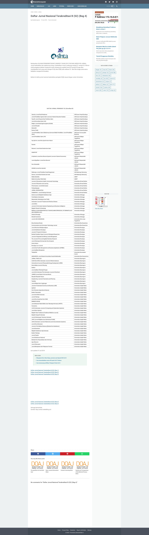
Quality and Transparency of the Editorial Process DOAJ (82, 472)
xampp (112, 90)
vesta (105, 90)
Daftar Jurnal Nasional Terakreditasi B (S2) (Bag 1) (45, 370)
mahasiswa (106, 75)
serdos (98, 84)
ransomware (100, 81)
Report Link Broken (81, 530)
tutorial (99, 87)
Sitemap (89, 530)
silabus (105, 84)
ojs (106, 78)
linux (98, 75)
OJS (49, 6)
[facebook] (105, 2)
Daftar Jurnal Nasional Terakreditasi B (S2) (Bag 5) (45, 403)
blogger (98, 69)
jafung (98, 72)
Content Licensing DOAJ (67, 470)
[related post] (38, 465)
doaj (105, 69)
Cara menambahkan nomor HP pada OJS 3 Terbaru (48, 360)
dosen (111, 69)
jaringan (105, 72)
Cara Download (82, 6)
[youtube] (113, 2)
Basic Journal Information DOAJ (52, 471)
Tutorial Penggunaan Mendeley (105, 56)
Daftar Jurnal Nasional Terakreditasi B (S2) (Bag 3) (45, 374)
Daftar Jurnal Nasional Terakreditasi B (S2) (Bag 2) (45, 372)
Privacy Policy (65, 530)
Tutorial (61, 6)
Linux (54, 6)
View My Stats (99, 208)
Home (32, 6)
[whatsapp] (82, 453)
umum (98, 90)
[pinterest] (67, 453)
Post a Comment (52, 20)
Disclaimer (72, 530)
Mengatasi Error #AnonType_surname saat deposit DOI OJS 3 (51, 358)
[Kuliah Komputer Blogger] (40, 2)
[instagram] (116, 2)
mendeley (99, 78)
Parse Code (70, 6)
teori (112, 84)
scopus (108, 81)
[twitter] (109, 2)
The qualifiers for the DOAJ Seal (37, 471)
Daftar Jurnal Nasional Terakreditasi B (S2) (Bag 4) (45, 401)
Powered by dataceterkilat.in (77, 532)
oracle (112, 78)
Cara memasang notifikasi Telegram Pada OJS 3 (48, 363)
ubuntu (107, 87)
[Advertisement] (60, 34)
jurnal (112, 72)
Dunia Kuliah (40, 6)
